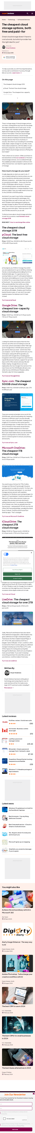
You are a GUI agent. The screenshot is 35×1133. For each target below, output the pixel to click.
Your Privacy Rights (17, 569)
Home (4, 19)
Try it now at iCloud (8, 594)
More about (8, 688)
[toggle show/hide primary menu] (32, 13)
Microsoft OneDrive (13, 447)
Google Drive (9, 305)
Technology (11, 19)
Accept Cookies (17, 578)
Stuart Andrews (10, 48)
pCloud (6, 234)
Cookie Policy (13, 565)
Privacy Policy (20, 1125)
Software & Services (24, 19)
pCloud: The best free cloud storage (14, 88)
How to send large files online (20, 222)
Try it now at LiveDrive (9, 661)
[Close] (31, 553)
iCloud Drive (9, 521)
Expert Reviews (8, 13)
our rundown (20, 158)
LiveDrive (7, 599)
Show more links (17, 98)
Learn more (16, 73)
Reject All (17, 574)
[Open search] (27, 13)
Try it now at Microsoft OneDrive (13, 516)
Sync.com (8, 381)
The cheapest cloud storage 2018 (14, 84)
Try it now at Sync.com (9, 442)
